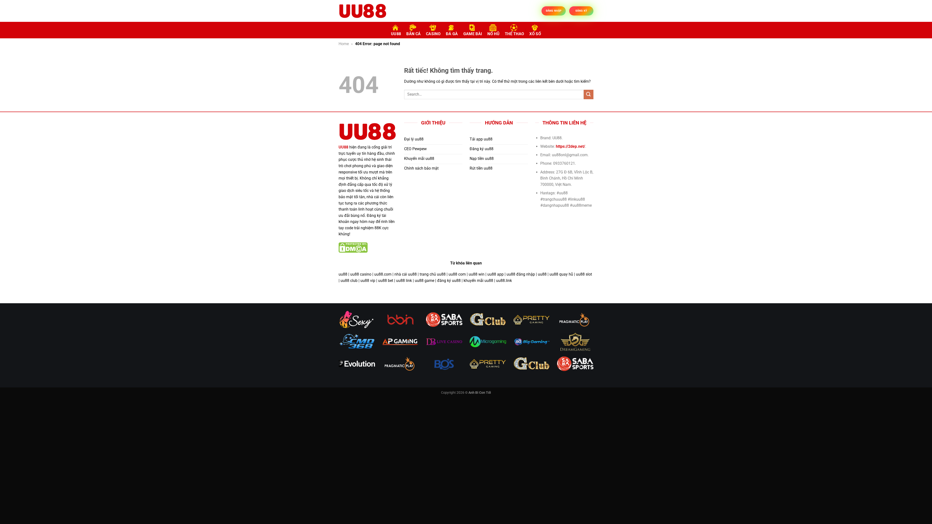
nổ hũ (493, 34)
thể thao (514, 34)
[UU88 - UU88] (363, 11)
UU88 (396, 34)
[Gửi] (588, 94)
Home (344, 43)
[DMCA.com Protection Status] (353, 247)
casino (433, 34)
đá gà (452, 34)
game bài (472, 34)
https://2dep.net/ (570, 146)
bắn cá (413, 34)
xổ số (535, 34)
